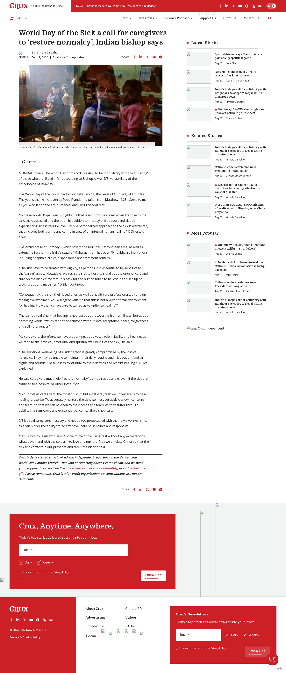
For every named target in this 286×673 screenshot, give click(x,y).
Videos (131, 617)
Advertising (95, 617)
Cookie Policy (31, 637)
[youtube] (240, 6)
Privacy (14, 637)
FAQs (129, 626)
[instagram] (246, 6)
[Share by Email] (154, 57)
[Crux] (19, 6)
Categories (146, 18)
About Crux (94, 609)
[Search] (270, 18)
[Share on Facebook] (134, 57)
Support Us (95, 626)
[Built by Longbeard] (280, 668)
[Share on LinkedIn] (141, 57)
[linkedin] (227, 6)
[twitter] (233, 6)
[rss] (253, 6)
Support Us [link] (207, 18)
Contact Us (251, 18)
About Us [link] (229, 18)
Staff (124, 18)
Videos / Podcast (176, 18)
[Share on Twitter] (147, 57)
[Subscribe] (260, 6)
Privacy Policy (61, 572)
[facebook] (220, 6)
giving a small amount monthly (94, 468)
